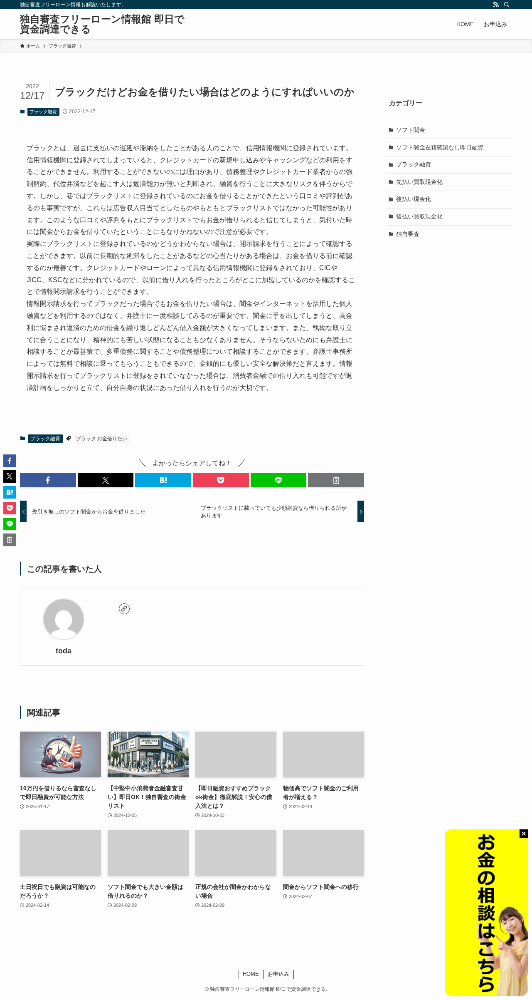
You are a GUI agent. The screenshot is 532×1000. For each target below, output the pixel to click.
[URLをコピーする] (336, 480)
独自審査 (407, 233)
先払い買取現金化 (419, 181)
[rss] (495, 4)
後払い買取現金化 (419, 216)
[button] (48, 480)
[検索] (506, 4)
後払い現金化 (413, 199)
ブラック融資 (43, 111)
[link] (124, 608)
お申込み (278, 974)
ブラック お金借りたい (101, 439)
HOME (251, 974)
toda (63, 651)
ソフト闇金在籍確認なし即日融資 (439, 147)
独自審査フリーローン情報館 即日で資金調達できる (102, 24)
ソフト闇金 (410, 130)
